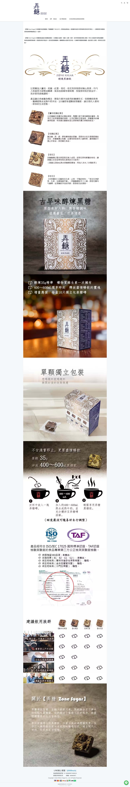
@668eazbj (71, 770)
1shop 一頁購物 (67, 785)
